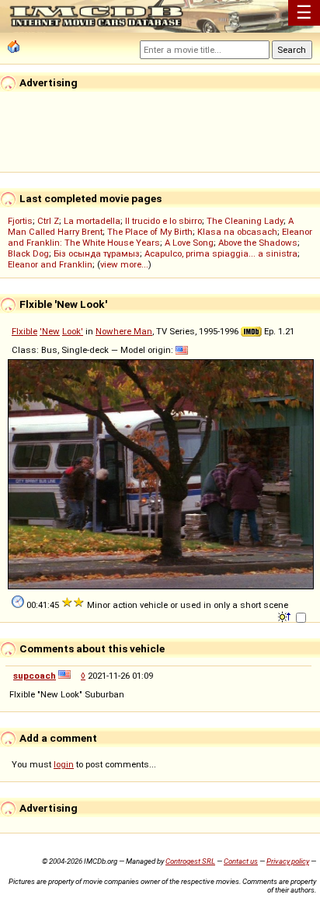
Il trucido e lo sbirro (163, 220)
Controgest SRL (190, 861)
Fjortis (20, 220)
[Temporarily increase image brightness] (285, 615)
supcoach (34, 675)
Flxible (24, 331)
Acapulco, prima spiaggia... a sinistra (220, 253)
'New (50, 331)
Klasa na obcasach (237, 231)
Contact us (241, 861)
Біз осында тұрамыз (97, 253)
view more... (124, 264)
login (64, 764)
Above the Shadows (257, 242)
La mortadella (92, 220)
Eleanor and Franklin (50, 264)
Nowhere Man (124, 331)
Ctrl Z (48, 220)
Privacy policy (287, 861)
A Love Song (189, 242)
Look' (72, 331)
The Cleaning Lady (245, 220)
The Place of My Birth (150, 231)
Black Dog (28, 253)
